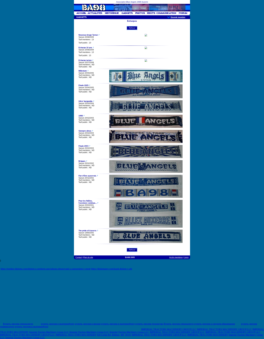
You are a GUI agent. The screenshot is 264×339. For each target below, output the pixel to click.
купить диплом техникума (149, 324)
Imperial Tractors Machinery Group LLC (49, 332)
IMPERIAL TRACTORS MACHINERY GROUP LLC (168, 329)
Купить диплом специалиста (18, 324)
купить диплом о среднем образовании (214, 324)
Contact (78, 257)
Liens (186, 257)
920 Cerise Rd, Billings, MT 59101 (114, 335)
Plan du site (88, 257)
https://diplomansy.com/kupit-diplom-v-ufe (111, 269)
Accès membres (176, 257)
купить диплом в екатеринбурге (57, 324)
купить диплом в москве (88, 324)
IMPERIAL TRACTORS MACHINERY (76, 335)
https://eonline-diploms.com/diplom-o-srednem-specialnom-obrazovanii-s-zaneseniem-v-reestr (46, 269)
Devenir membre (178, 17)
